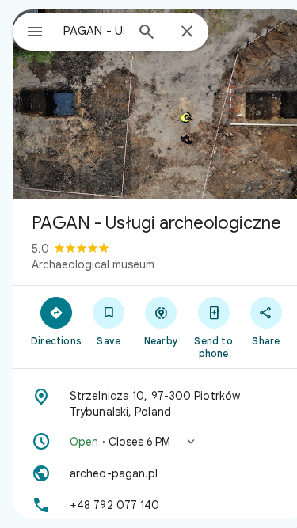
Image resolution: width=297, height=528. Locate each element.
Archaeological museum (93, 264)
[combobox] (93, 30)
